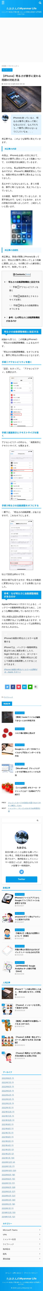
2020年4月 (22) (8, 1196)
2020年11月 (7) (8, 1166)
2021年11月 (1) (8, 1116)
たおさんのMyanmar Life (21, 8)
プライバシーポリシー (31, 1273)
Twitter (21, 879)
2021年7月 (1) (7, 1133)
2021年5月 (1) (8, 1141)
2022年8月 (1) (8, 1078)
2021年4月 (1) (8, 1145)
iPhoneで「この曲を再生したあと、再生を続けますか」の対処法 (28, 992)
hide (28, 274)
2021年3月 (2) (8, 1149)
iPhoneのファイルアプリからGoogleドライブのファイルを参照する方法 (27, 900)
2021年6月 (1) (8, 1137)
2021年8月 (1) (8, 1128)
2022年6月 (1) (8, 1086)
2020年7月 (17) (8, 1183)
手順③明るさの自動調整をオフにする (24, 307)
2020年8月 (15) (8, 1179)
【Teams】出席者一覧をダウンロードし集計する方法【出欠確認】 (28, 1040)
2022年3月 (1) (8, 1099)
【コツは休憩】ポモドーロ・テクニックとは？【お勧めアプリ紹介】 (28, 791)
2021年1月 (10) (8, 1158)
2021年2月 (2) (8, 1154)
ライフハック (8, 697)
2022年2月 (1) (8, 1103)
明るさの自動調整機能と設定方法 (22, 282)
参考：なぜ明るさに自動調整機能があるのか (23, 319)
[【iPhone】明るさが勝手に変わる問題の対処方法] (24, 687)
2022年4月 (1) (8, 1095)
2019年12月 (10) (8, 1212)
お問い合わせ (17, 1273)
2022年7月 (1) (8, 1082)
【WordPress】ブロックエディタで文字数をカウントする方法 (28, 771)
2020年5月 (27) (8, 1191)
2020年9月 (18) (8, 1175)
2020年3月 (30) (8, 1200)
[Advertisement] (21, 40)
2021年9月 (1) (8, 1124)
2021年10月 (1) (8, 1120)
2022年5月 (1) (8, 1091)
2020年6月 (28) (8, 1187)
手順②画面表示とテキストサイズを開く (24, 298)
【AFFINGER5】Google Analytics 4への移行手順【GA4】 (25, 968)
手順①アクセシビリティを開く (23, 289)
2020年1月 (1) (8, 1208)
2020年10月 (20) (9, 1170)
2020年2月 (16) (8, 1204)
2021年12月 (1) (8, 1112)
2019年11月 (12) (8, 1217)
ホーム (8, 1273)
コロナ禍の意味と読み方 (25, 733)
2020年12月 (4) (8, 1162)
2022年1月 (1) (8, 1107)
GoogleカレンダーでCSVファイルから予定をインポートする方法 (28, 752)
